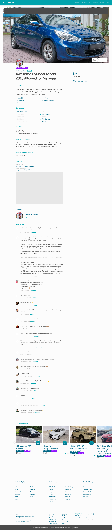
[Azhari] (17, 396)
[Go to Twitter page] (91, 514)
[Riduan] (17, 303)
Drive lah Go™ (53, 521)
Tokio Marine (78, 516)
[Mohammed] (17, 374)
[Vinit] (19, 215)
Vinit (24, 71)
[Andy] (17, 228)
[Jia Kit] (17, 352)
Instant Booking (53, 523)
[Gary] (17, 381)
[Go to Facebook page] (88, 514)
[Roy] (17, 319)
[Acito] (17, 281)
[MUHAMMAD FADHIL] (17, 403)
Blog (63, 525)
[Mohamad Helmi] (17, 341)
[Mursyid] (17, 237)
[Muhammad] (17, 410)
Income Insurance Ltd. (81, 517)
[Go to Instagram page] (93, 514)
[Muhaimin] (17, 388)
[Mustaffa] (17, 359)
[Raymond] (17, 295)
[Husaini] (17, 367)
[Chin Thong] (17, 334)
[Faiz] (17, 310)
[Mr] (17, 326)
